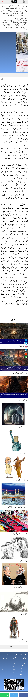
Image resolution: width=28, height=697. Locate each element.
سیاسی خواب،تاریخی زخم (23, 453)
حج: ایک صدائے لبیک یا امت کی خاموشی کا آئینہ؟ (17, 507)
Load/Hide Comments (14, 647)
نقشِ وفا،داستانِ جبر (24, 560)
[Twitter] (26, 343)
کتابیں (14, 672)
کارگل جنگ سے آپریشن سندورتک (21, 587)
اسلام (14, 666)
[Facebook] (26, 339)
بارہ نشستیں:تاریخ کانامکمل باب (21, 346)
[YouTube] (26, 353)
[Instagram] (26, 346)
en (24, 3)
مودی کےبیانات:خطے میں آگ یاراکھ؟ (20, 533)
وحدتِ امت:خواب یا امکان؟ (22, 426)
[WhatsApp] (26, 357)
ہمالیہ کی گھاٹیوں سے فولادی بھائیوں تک (20, 480)
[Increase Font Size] (2, 79)
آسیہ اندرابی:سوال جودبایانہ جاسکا (22, 400)
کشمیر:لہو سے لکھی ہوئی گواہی (22, 641)
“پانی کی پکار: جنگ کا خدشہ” (22, 614)
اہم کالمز (13, 663)
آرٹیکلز (14, 669)
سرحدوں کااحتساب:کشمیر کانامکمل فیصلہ (20, 373)
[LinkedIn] (26, 350)
